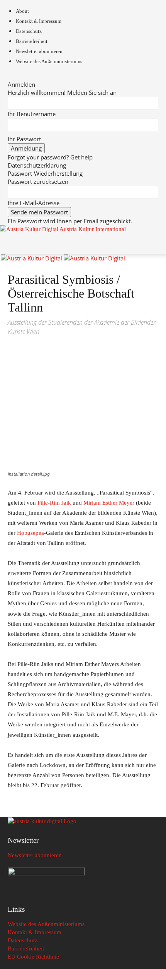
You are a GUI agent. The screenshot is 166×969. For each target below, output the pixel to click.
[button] (13, 243)
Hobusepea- (31, 533)
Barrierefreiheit (31, 41)
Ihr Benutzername (32, 114)
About (22, 11)
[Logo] (32, 258)
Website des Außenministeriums (49, 61)
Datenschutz (29, 31)
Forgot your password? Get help (50, 157)
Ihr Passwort (24, 139)
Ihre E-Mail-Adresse (33, 203)
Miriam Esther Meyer (108, 503)
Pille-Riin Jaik (53, 503)
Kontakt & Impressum (38, 21)
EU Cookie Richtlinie (33, 957)
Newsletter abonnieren (39, 51)
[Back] (10, 76)
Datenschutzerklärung (37, 165)
